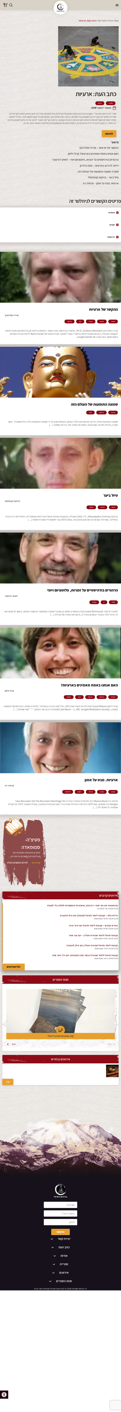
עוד (8, 1081)
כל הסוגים (111, 237)
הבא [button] (14, 1044)
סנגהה (94, 602)
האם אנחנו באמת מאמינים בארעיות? (89, 685)
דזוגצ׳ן (91, 507)
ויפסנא (69, 697)
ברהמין (90, 697)
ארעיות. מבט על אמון (101, 779)
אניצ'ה (113, 321)
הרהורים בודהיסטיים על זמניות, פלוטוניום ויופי (82, 590)
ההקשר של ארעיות (103, 309)
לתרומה (109, 133)
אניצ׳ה (102, 321)
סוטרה (111, 103)
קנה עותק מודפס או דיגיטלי (60, 1036)
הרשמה (60, 1232)
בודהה (91, 321)
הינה (90, 412)
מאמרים (112, 212)
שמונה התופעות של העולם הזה (94, 404)
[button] (4, 1395)
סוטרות (112, 225)
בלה (80, 321)
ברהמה (69, 321)
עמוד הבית (113, 20)
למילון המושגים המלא (17, 862)
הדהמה (101, 412)
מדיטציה (67, 792)
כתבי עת (102, 20)
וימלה (113, 602)
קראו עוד (36, 862)
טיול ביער (110, 495)
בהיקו (99, 103)
